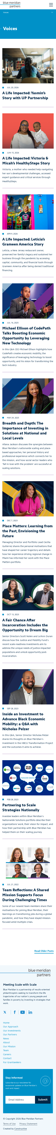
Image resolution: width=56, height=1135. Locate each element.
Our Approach (10, 1026)
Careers (7, 1054)
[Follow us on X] (7, 1012)
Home (6, 1022)
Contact (7, 1058)
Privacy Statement (28, 1123)
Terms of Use (9, 1123)
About (6, 1042)
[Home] (11, 5)
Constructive (20, 1128)
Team (6, 1050)
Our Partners (10, 1034)
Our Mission (9, 1046)
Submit (42, 1099)
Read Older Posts (44, 950)
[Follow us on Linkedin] (30, 1012)
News (6, 1038)
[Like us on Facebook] (15, 1012)
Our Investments (12, 1030)
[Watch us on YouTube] (22, 1012)
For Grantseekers (12, 1062)
